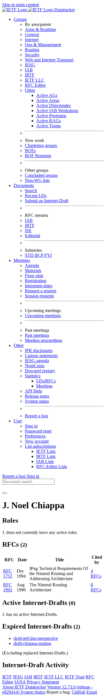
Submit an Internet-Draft (46, 200)
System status (37, 401)
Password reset (38, 431)
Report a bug (36, 415)
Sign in (31, 426)
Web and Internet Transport (49, 59)
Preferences (35, 436)
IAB (29, 70)
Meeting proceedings (43, 340)
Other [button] (19, 345)
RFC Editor (35, 85)
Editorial (32, 235)
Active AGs (46, 95)
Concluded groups (41, 175)
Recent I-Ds (35, 195)
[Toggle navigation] (4, 493)
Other (30, 90)
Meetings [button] (22, 260)
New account (37, 441)
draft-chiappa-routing (32, 643)
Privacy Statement (43, 682)
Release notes (37, 396)
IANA (20, 682)
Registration (35, 280)
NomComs (34, 365)
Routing (32, 49)
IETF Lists (45, 451)
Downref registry (40, 370)
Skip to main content (20, 4)
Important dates (38, 285)
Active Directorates (53, 105)
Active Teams (48, 125)
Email (91, 692)
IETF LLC (34, 80)
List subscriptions (40, 446)
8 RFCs (96, 587)
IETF (7, 676)
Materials (33, 270)
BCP (39, 255)
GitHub (78, 692)
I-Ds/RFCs (46, 380)
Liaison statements (41, 355)
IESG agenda (37, 360)
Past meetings (37, 335)
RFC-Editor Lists (51, 466)
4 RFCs (96, 573)
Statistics (32, 375)
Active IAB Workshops (57, 110)
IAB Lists (45, 461)
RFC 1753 (7, 573)
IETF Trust (75, 676)
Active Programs (51, 115)
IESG (30, 65)
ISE (28, 230)
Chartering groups (41, 145)
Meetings (44, 386)
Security (32, 54)
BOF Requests (38, 155)
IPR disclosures (39, 350)
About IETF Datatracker (24, 687)
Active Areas (47, 100)
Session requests (39, 295)
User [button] (18, 420)
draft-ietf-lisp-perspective (36, 638)
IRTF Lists (45, 456)
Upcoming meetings (43, 315)
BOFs (30, 150)
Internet (31, 39)
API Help (33, 391)
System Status (32, 692)
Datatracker (64, 9)
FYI (48, 255)
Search (31, 190)
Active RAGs (48, 120)
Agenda (32, 265)
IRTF (29, 75)
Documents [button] (24, 185)
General (32, 34)
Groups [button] (20, 19)
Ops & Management (43, 44)
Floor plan (34, 275)
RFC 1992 (7, 587)
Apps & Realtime (40, 29)
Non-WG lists (37, 180)
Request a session (40, 290)
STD (30, 255)
